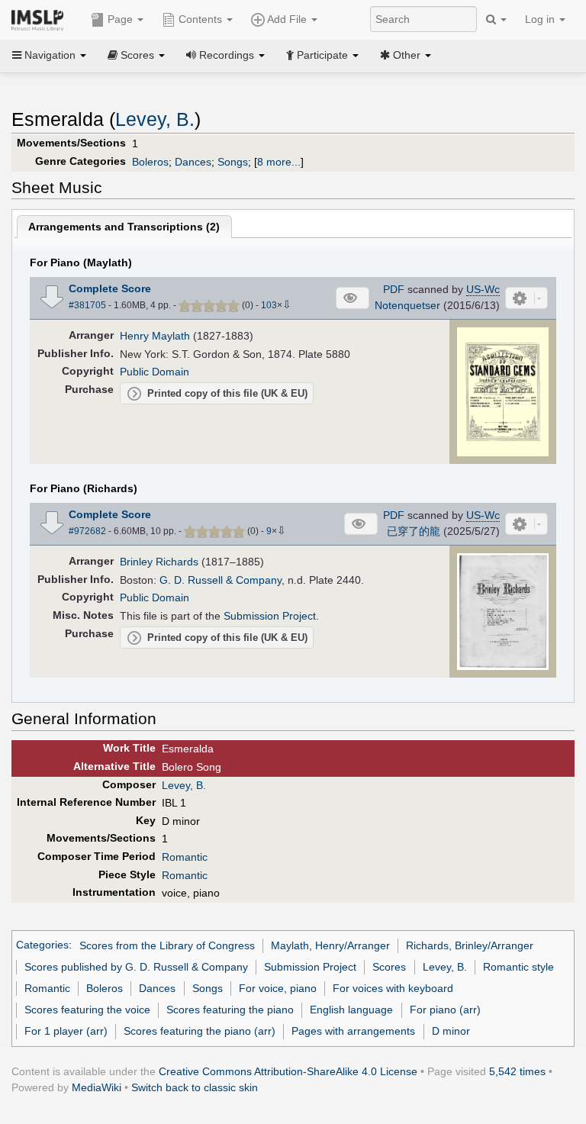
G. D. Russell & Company (220, 580)
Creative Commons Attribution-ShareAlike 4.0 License (288, 1071)
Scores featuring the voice (87, 1009)
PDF (393, 289)
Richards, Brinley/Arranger (469, 945)
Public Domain (154, 372)
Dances (193, 162)
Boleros (150, 162)
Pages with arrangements (353, 1031)
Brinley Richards (159, 562)
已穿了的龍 (413, 531)
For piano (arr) (445, 1009)
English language (351, 1009)
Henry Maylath (155, 336)
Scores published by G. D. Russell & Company (136, 967)
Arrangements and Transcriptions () (124, 227)
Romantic (185, 857)
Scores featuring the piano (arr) (199, 1031)
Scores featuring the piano (230, 1009)
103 (269, 305)
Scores (389, 967)
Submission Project (270, 616)
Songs (232, 162)
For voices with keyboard (393, 988)
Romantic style (518, 967)
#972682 (87, 531)
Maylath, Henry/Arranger (330, 945)
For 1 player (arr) (66, 1031)
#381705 (87, 305)
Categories (42, 945)
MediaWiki (96, 1087)
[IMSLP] (41, 19)
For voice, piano (278, 988)
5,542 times (517, 1071)
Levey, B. (155, 119)
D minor (451, 1031)
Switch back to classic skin (194, 1087)
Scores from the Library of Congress (167, 945)
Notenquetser (407, 305)
